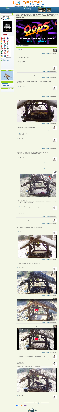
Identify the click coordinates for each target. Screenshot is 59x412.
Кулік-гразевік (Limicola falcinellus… (28, 8)
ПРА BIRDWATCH (22, 6)
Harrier (18, 66)
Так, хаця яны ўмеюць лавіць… (9, 9)
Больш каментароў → (8, 11)
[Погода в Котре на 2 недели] (5, 60)
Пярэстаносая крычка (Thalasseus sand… (28, 11)
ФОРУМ (34, 6)
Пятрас (18, 213)
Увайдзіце (17, 45)
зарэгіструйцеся (22, 45)
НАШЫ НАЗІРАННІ (17, 6)
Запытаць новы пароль (5, 86)
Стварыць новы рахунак (5, 85)
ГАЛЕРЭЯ (27, 6)
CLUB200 (30, 6)
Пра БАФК (42, 6)
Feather (19, 49)
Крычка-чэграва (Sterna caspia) (27, 9)
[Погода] (2, 59)
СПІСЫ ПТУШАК (38, 6)
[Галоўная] (17, 2)
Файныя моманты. (8, 8)
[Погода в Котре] (3, 58)
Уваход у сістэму (5, 83)
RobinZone (20, 56)
